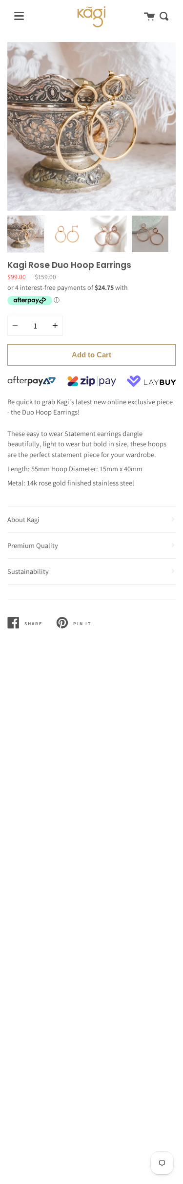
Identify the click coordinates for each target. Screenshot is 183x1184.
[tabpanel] (91, 126)
